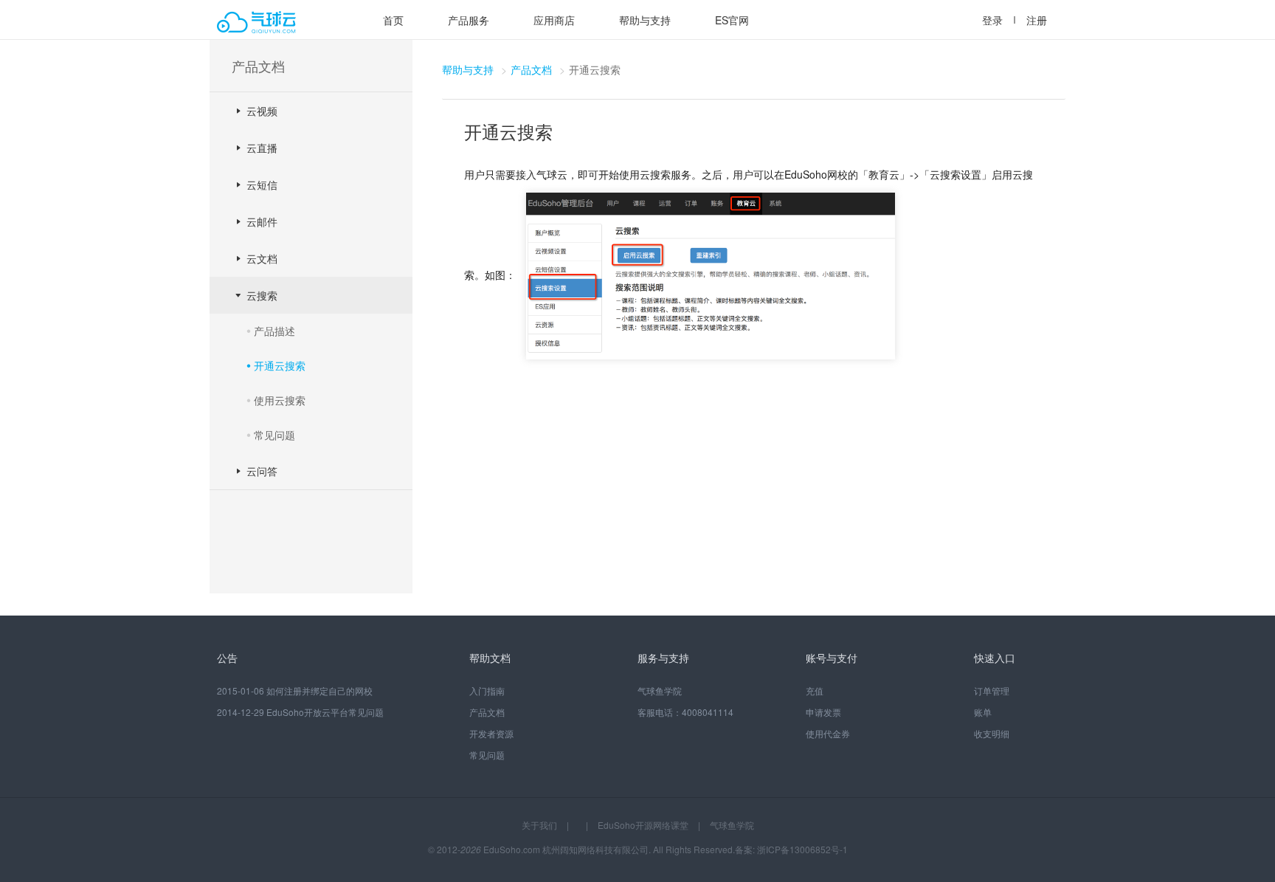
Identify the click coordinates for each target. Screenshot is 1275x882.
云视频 (261, 110)
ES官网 (732, 20)
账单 (983, 712)
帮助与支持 (645, 20)
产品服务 (468, 20)
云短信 (261, 184)
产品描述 (274, 330)
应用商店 (554, 20)
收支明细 (991, 733)
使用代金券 (828, 733)
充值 (814, 690)
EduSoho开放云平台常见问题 (325, 712)
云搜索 (261, 295)
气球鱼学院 (660, 690)
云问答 (261, 471)
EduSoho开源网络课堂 (643, 825)
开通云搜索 (279, 365)
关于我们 (539, 825)
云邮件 (261, 221)
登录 (992, 20)
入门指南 (487, 690)
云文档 (261, 258)
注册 (1036, 20)
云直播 (261, 147)
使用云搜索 (279, 400)
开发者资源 (491, 733)
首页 (393, 20)
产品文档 (531, 69)
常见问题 (274, 434)
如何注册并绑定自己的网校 (319, 690)
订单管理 (991, 690)
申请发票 (823, 712)
